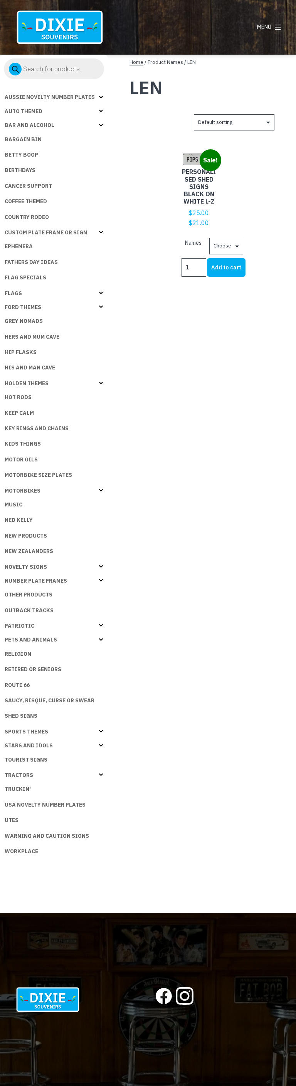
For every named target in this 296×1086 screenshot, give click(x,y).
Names (193, 242)
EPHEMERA (19, 246)
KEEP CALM (19, 412)
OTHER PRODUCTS (28, 594)
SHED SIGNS (21, 715)
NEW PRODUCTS (26, 535)
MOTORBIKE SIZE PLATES (38, 474)
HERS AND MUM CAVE (32, 336)
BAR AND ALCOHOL (29, 125)
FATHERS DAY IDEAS (31, 262)
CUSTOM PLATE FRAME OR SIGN (46, 232)
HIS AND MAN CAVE (30, 367)
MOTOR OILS (21, 459)
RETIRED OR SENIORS (33, 669)
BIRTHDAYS (20, 170)
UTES (11, 820)
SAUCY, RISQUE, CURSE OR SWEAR (49, 700)
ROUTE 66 (17, 685)
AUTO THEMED (23, 111)
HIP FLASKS (21, 352)
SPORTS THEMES (26, 731)
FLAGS (13, 293)
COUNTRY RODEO (27, 217)
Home (136, 62)
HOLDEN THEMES (27, 383)
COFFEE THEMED (26, 201)
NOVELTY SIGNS (26, 566)
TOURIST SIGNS (26, 759)
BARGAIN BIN (23, 139)
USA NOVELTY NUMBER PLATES (45, 804)
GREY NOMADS (24, 320)
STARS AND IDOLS (29, 745)
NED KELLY (19, 519)
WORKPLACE (21, 851)
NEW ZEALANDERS (29, 551)
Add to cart (226, 267)
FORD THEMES (23, 307)
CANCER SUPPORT (28, 185)
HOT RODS (18, 397)
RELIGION (18, 653)
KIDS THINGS (23, 443)
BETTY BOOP (21, 154)
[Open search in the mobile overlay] (54, 69)
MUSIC (13, 504)
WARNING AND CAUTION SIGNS (47, 835)
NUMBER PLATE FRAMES (36, 580)
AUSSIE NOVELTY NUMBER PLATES (50, 97)
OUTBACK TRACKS (29, 610)
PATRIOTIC (19, 625)
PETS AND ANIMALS (31, 639)
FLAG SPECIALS (25, 277)
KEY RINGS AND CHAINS (37, 428)
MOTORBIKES (22, 490)
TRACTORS (19, 775)
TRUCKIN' (18, 788)
